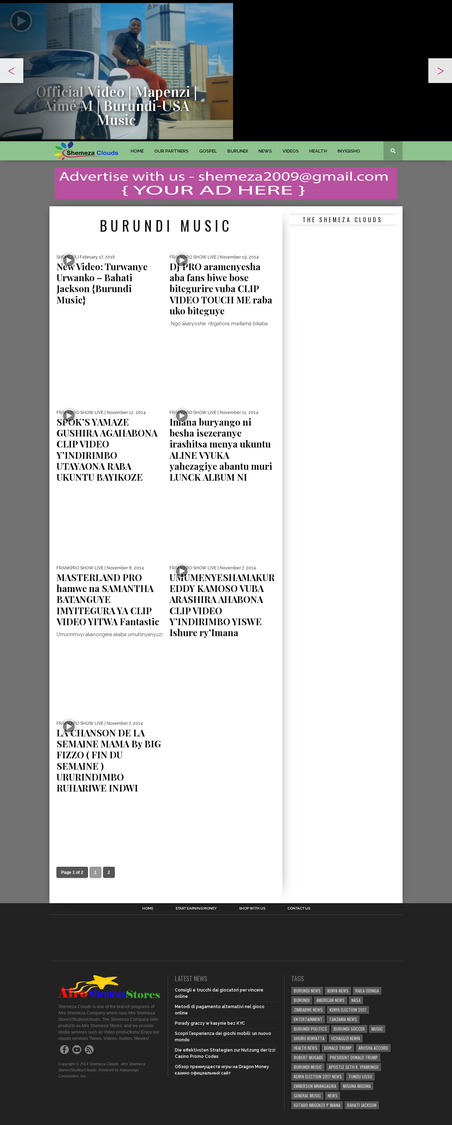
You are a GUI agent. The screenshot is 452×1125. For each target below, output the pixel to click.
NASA (356, 1000)
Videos (290, 151)
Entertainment (308, 1019)
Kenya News (338, 991)
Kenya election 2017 (348, 1010)
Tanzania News (343, 1019)
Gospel (208, 151)
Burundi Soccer (349, 1029)
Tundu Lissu (360, 1076)
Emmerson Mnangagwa (315, 1086)
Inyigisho (349, 151)
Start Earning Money (196, 908)
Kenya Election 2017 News (318, 1076)
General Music (307, 1096)
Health (318, 151)
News (265, 151)
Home (137, 151)
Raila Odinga (367, 991)
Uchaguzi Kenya (345, 1038)
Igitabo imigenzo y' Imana (317, 1105)
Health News (305, 1048)
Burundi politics (310, 1029)
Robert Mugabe (308, 1057)
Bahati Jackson (361, 1105)
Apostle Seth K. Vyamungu (354, 1067)
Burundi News (307, 991)
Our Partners (171, 151)
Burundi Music (308, 1067)
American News (330, 1000)
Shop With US (252, 908)
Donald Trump (338, 1048)
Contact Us (298, 908)
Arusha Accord (373, 1048)
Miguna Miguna (357, 1086)
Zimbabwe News (308, 1010)
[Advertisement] (343, 274)
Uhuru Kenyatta (309, 1038)
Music (377, 1029)
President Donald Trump (354, 1057)
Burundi (237, 151)
